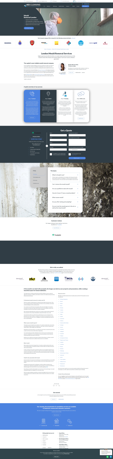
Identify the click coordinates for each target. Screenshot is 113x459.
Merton (61, 346)
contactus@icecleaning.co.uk (39, 74)
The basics (35, 174)
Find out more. (67, 453)
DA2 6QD (66, 436)
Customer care (36, 183)
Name (51, 133)
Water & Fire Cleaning (56, 49)
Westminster (62, 365)
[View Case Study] (10, 43)
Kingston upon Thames (64, 340)
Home (44, 6)
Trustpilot (59, 224)
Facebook (44, 444)
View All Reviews (56, 227)
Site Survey (55, 6)
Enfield (61, 316)
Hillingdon (62, 331)
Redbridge (62, 350)
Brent (61, 305)
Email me (83, 72)
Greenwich (62, 318)
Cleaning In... (49, 49)
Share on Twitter (56, 385)
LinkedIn (44, 440)
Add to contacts (45, 438)
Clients (73, 6)
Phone (51, 142)
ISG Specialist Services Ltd (32, 5)
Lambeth (61, 342)
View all (73, 38)
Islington (61, 335)
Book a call (71, 72)
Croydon (61, 312)
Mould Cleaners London (65, 49)
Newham (61, 348)
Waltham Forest (63, 361)
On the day (35, 180)
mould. (47, 366)
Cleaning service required (73, 133)
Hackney (61, 320)
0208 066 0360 (86, 3)
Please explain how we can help (74, 137)
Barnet (61, 301)
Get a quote (85, 6)
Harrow (61, 327)
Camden (61, 309)
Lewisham (62, 344)
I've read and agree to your (76, 154)
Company (67, 6)
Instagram (44, 442)
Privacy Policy (74, 154)
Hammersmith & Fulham (64, 322)
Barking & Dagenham (64, 299)
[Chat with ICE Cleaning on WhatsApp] (107, 457)
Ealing (61, 314)
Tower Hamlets (63, 359)
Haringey (61, 325)
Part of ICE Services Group (82, 1)
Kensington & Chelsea (64, 337)
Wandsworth (62, 363)
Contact (78, 6)
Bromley (61, 307)
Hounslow (62, 333)
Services (48, 6)
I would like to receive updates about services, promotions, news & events (59, 154)
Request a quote (76, 158)
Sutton (61, 357)
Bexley (61, 303)
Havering (62, 329)
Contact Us (44, 436)
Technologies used (36, 177)
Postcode (51, 147)
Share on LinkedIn (59, 385)
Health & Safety (61, 6)
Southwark (62, 355)
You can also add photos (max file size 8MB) (76, 147)
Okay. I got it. (56, 456)
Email (51, 137)
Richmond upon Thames (64, 353)
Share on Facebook (54, 385)
